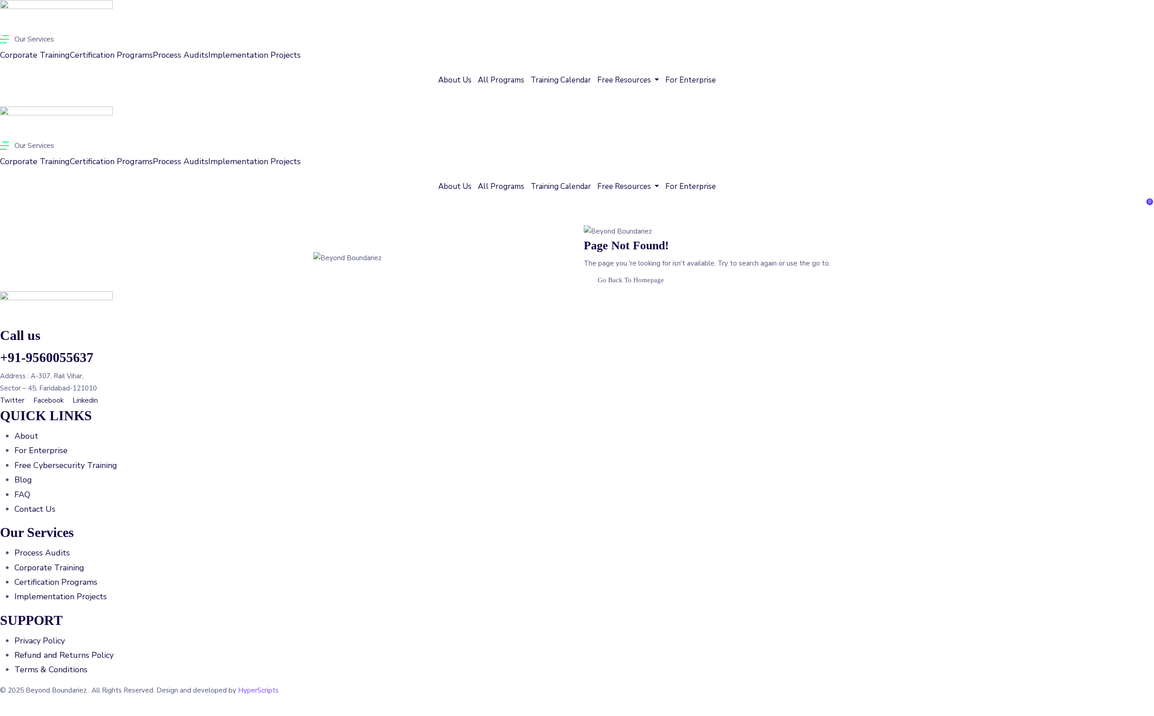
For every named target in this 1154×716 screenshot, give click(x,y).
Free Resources (625, 80)
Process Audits (180, 55)
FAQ (22, 494)
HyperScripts (258, 690)
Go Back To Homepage (631, 280)
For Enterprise (690, 80)
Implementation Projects (254, 55)
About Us (455, 80)
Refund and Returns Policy (64, 655)
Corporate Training (35, 55)
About (26, 436)
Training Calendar (561, 80)
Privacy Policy (39, 640)
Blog (23, 479)
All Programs (501, 80)
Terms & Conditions (50, 669)
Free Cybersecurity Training (65, 465)
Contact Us (34, 509)
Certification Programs (111, 55)
